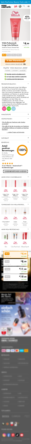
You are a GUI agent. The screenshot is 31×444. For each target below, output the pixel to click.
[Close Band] (29, 2)
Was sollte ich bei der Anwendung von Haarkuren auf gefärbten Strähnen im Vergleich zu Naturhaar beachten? (15, 127)
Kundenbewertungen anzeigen (15, 171)
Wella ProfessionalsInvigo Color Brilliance (10, 44)
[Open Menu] (6, 6)
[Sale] (15, 6)
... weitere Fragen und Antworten (15, 132)
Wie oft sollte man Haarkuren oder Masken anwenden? (13, 123)
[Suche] (24, 6)
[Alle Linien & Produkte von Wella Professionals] (15, 13)
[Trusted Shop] (20, 6)
